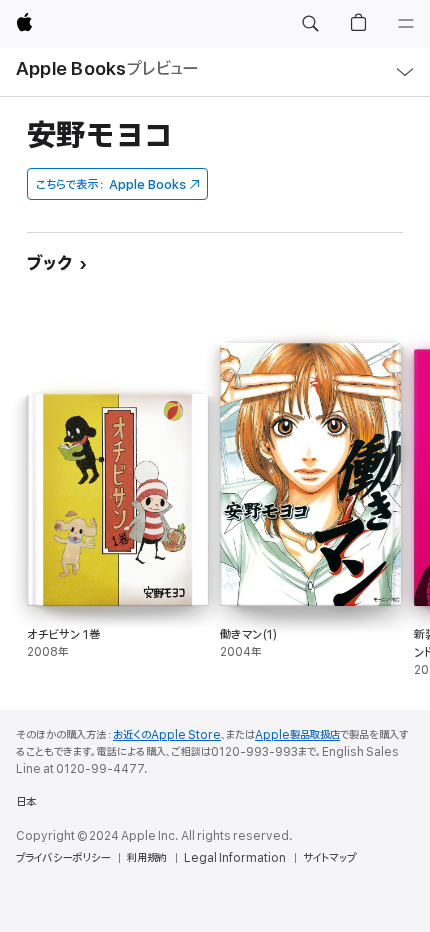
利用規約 (147, 858)
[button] (310, 24)
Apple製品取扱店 (297, 735)
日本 (26, 802)
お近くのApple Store (167, 735)
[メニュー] (406, 24)
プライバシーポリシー (63, 858)
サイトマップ (329, 858)
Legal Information (235, 858)
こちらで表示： (111, 184)
